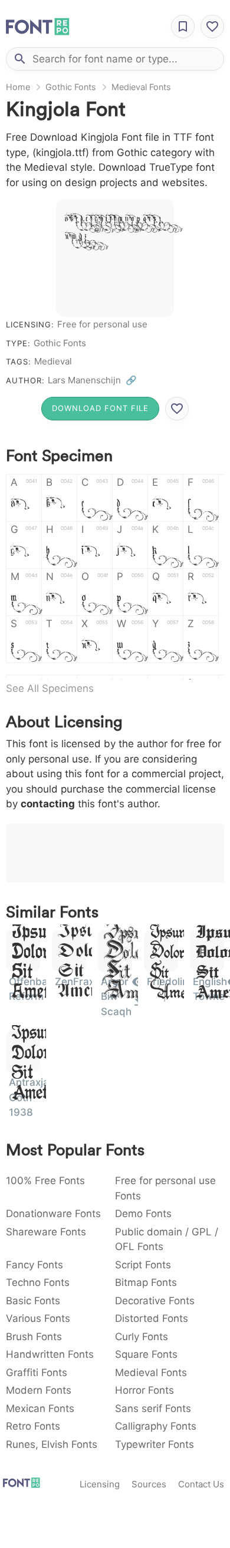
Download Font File (100, 408)
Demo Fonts (143, 1213)
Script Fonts (143, 1265)
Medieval (53, 361)
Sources (149, 1484)
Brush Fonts (34, 1337)
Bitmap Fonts (146, 1282)
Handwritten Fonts (50, 1354)
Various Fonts (38, 1318)
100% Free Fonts (45, 1180)
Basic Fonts (33, 1301)
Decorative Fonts (155, 1301)
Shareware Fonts (46, 1232)
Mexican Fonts (40, 1408)
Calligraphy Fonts (155, 1426)
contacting (48, 804)
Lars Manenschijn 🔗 (92, 380)
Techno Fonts (38, 1282)
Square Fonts (146, 1354)
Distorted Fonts (151, 1318)
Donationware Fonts (53, 1213)
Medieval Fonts (141, 87)
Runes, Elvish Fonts (51, 1444)
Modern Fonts (38, 1390)
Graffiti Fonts (36, 1372)
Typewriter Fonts (154, 1444)
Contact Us (201, 1484)
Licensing (100, 1484)
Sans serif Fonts (153, 1408)
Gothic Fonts (70, 87)
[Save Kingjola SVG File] (177, 408)
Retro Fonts (33, 1426)
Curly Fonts (141, 1337)
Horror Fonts (144, 1390)
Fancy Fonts (34, 1265)
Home (18, 87)
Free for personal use (102, 324)
